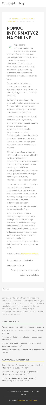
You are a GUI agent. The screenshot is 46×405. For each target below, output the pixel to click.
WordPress (21, 400)
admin (15, 18)
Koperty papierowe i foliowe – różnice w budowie (23, 327)
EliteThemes (33, 400)
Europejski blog (13, 3)
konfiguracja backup (29, 254)
